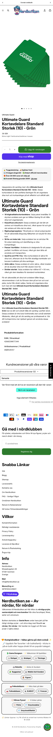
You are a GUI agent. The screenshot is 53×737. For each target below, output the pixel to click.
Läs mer (34, 179)
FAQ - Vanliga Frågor (10, 496)
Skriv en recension (26, 390)
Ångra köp (6, 552)
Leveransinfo (7, 484)
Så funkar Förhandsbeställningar (15, 509)
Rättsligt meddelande (10, 527)
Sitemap (5, 479)
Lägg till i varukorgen (36, 149)
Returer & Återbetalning (11, 548)
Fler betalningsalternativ (26, 162)
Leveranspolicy (8, 536)
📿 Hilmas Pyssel (18, 700)
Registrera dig (26, 452)
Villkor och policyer (26, 732)
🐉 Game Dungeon (14, 653)
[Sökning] (8, 10)
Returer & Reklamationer (11, 505)
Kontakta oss (7, 488)
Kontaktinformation (9, 523)
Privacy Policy (7, 531)
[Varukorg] (50, 10)
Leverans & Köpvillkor (10, 544)
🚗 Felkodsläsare (17, 686)
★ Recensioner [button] (51, 371)
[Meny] (3, 10)
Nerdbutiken (22, 727)
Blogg (4, 475)
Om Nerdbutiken (8, 492)
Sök (3, 471)
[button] (47, 727)
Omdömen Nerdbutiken (11, 501)
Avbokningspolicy (9, 540)
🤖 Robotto (17, 667)
